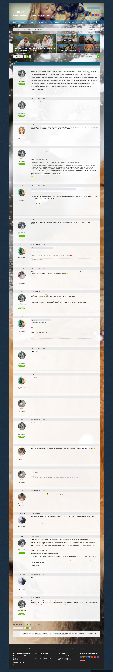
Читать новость (56, 350)
